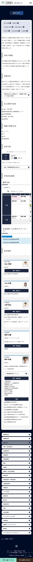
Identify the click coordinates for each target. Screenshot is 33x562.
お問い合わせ (26, 560)
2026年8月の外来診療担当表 (10, 239)
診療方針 (15, 23)
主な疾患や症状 (7, 27)
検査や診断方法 (19, 27)
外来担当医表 (14, 31)
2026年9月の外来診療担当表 (10, 242)
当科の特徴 (6, 23)
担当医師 (23, 31)
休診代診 (6, 31)
